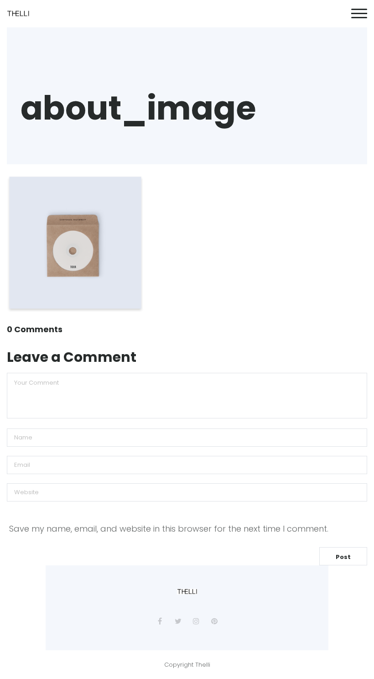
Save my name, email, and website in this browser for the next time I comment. (168, 528)
